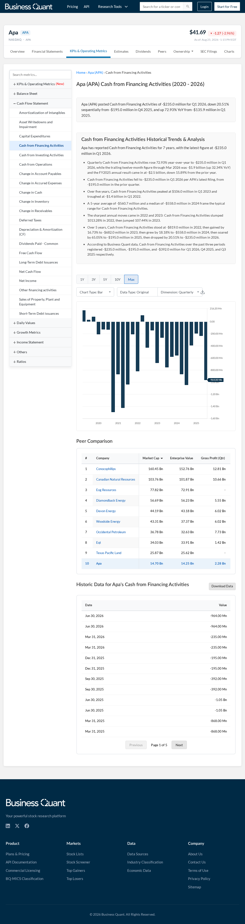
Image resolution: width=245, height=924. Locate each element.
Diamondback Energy (111, 500)
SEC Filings (208, 51)
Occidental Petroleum (111, 532)
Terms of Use (198, 870)
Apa (99, 563)
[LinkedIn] (8, 825)
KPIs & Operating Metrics (88, 51)
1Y (82, 279)
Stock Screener (78, 862)
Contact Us (197, 862)
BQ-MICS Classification (24, 878)
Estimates (121, 51)
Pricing (72, 6)
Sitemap (194, 887)
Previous (136, 745)
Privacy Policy (199, 878)
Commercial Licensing (23, 870)
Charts (229, 51)
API (86, 6)
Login (204, 7)
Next (179, 745)
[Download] (202, 292)
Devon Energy (106, 511)
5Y (105, 279)
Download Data (222, 586)
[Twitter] (17, 825)
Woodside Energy (108, 521)
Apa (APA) (95, 72)
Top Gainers (76, 870)
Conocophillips (106, 469)
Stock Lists (75, 854)
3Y (94, 279)
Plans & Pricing (17, 854)
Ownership (181, 51)
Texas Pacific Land (108, 553)
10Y (118, 279)
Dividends (143, 51)
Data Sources (137, 854)
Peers (162, 51)
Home (80, 72)
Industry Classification (145, 862)
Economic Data (139, 870)
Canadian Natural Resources (115, 479)
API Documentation (21, 862)
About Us (195, 854)
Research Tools (110, 6)
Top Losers (75, 878)
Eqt (98, 542)
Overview (17, 51)
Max (131, 279)
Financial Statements (47, 51)
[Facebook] (26, 825)
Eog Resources (106, 490)
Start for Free (227, 7)
